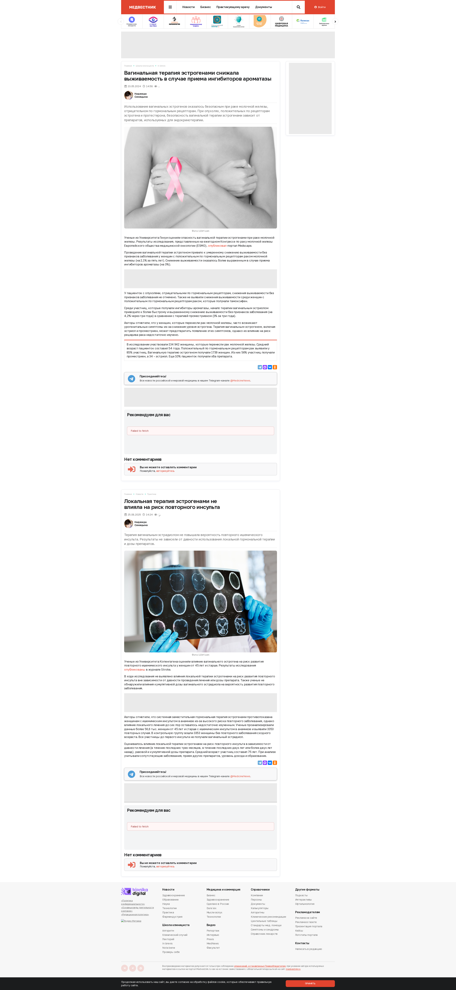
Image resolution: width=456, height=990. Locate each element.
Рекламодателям (307, 912)
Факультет (213, 947)
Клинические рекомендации (268, 916)
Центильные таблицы (264, 920)
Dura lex (211, 908)
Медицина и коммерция (223, 889)
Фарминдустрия (172, 916)
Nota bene (168, 947)
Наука (166, 903)
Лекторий (168, 939)
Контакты (302, 943)
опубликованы (134, 669)
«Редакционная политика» (135, 914)
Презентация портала (308, 926)
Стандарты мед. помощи (266, 925)
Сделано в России (218, 903)
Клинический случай (174, 934)
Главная (128, 66)
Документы (263, 7)
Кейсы (299, 930)
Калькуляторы (259, 908)
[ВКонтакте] (270, 367)
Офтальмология (304, 903)
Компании (257, 895)
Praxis (210, 939)
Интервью (213, 934)
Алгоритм (168, 931)
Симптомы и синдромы (265, 929)
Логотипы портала (306, 934)
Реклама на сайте (306, 918)
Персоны (256, 899)
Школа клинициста (145, 66)
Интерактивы (303, 899)
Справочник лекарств (264, 933)
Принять (310, 983)
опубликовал (217, 245)
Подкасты (301, 895)
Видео (211, 925)
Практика (151, 494)
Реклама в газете (306, 922)
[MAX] (265, 367)
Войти (321, 7)
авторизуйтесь (165, 470)
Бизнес (205, 7)
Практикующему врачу (233, 7)
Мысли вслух (214, 912)
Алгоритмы (257, 912)
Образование (170, 899)
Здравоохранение (173, 895)
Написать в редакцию (308, 949)
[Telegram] (260, 367)
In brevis (161, 66)
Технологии (169, 908)
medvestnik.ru (293, 969)
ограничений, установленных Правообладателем (260, 966)
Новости (188, 7)
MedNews (213, 943)
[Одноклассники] (275, 367)
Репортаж (213, 931)
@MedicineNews (240, 380)
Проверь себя (171, 951)
